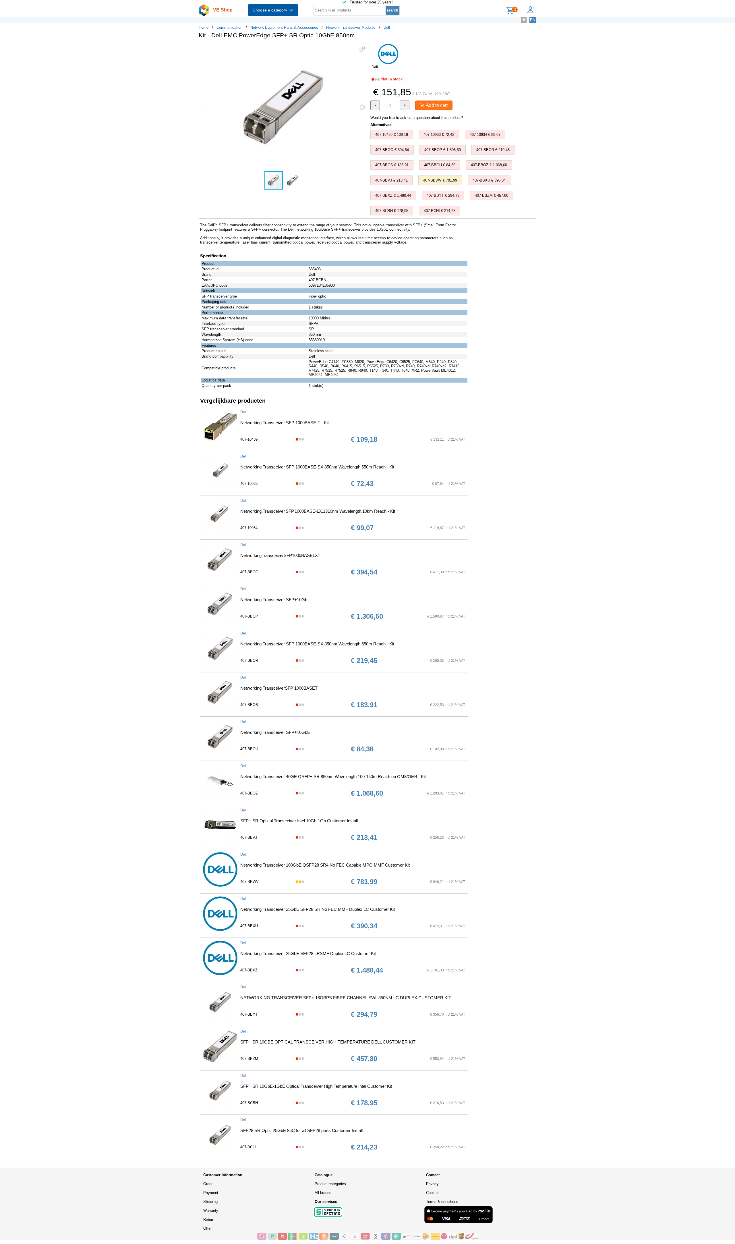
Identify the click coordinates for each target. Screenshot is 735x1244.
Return (208, 1219)
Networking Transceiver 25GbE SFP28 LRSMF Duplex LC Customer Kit (308, 953)
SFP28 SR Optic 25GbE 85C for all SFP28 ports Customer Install (301, 1130)
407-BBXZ (249, 970)
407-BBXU (249, 926)
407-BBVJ (248, 837)
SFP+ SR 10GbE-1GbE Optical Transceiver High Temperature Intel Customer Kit (316, 1086)
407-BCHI (248, 1147)
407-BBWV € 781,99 (440, 180)
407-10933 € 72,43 (438, 134)
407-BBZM (249, 1058)
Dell (387, 27)
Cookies (433, 1193)
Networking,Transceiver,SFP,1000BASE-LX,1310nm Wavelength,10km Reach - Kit (317, 511)
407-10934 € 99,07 (485, 134)
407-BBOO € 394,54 (392, 150)
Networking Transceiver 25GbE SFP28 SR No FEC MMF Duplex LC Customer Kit (317, 909)
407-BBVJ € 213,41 (391, 180)
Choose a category (271, 10)
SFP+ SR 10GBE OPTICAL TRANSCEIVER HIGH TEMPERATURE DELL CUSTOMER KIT (327, 1041)
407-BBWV (249, 882)
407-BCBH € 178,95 (391, 211)
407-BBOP (249, 616)
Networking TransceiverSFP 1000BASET (279, 688)
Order (207, 1184)
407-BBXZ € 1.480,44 (393, 195)
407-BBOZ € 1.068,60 (489, 165)
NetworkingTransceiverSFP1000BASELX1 (280, 555)
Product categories (330, 1184)
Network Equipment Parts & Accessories (284, 27)
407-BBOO (249, 572)
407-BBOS (249, 705)
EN (532, 20)
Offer (207, 1228)
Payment (210, 1193)
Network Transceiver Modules (351, 27)
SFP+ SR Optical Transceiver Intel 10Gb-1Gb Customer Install (299, 820)
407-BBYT (249, 1014)
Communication (229, 27)
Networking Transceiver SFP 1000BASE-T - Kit (284, 422)
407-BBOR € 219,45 (493, 150)
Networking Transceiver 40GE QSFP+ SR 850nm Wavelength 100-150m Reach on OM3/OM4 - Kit (333, 776)
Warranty (210, 1210)
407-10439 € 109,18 (391, 134)
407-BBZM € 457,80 (491, 195)
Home (203, 27)
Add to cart (436, 105)
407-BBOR (249, 660)
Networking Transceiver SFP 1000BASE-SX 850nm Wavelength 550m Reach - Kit (317, 466)
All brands (323, 1193)
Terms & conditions (442, 1201)
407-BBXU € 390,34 (489, 180)
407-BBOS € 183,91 (392, 165)
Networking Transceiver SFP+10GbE (275, 732)
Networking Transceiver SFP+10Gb (273, 599)
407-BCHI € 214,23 (439, 211)
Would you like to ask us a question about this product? (416, 117)
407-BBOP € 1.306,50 (442, 150)
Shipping (210, 1201)
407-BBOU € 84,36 (439, 165)
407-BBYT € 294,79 (443, 195)
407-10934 (249, 528)
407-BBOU (249, 749)
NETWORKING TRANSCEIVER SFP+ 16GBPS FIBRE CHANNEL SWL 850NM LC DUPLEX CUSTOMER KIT (345, 997)
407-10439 (249, 439)
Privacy (432, 1184)
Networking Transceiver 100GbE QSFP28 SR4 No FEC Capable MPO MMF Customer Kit (325, 865)
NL (523, 20)
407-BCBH (249, 1103)
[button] (362, 49)
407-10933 (249, 483)
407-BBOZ (249, 793)
